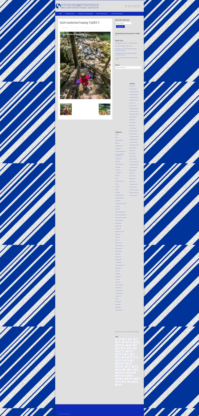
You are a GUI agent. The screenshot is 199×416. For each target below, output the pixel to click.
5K (115, 137)
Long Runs (117, 223)
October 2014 (133, 167)
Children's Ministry (119, 151)
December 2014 (133, 161)
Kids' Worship (118, 220)
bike (130, 339)
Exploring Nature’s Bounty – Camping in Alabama (126, 43)
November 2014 (133, 164)
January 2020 (132, 89)
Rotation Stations (119, 265)
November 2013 (133, 192)
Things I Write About (117, 13)
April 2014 (132, 181)
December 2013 (133, 190)
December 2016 (133, 108)
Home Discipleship (119, 212)
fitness (129, 348)
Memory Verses (119, 231)
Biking (116, 143)
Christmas (117, 158)
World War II (118, 310)
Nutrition (117, 257)
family (118, 348)
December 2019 (133, 91)
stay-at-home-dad (120, 372)
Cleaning (117, 167)
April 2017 (132, 103)
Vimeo (135, 6)
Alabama (118, 339)
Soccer (117, 279)
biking (135, 339)
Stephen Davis (66, 27)
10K (116, 134)
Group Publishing (120, 351)
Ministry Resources (101, 13)
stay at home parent (121, 376)
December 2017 (133, 100)
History (116, 206)
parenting (135, 366)
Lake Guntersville (120, 363)
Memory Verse (120, 366)
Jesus (124, 357)
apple (125, 339)
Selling (116, 273)
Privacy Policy (61, 408)
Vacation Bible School (121, 382)
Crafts (116, 175)
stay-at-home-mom (131, 372)
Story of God (118, 285)
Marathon (117, 226)
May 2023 (132, 86)
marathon (129, 363)
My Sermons (118, 248)
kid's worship (119, 360)
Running (117, 268)
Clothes (117, 170)
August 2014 (132, 170)
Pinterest (132, 6)
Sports (116, 282)
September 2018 (133, 97)
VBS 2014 (117, 301)
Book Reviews (118, 146)
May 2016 (132, 125)
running (130, 369)
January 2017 (132, 105)
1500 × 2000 (85, 27)
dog (135, 345)
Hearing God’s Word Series (85, 13)
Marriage (117, 228)
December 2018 (133, 94)
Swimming (117, 287)
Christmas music (120, 345)
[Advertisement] (120, 104)
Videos (116, 304)
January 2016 (132, 133)
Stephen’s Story (69, 13)
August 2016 (132, 117)
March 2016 (132, 128)
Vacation (117, 296)
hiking (133, 354)
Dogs (116, 184)
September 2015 (133, 145)
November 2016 (133, 111)
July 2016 (131, 119)
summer (130, 376)
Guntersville (129, 351)
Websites (117, 307)
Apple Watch (118, 140)
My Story (117, 251)
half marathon (119, 354)
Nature (116, 254)
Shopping (117, 276)
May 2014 (132, 178)
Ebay (116, 189)
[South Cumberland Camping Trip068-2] (85, 65)
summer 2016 (120, 379)
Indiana (118, 357)
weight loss (119, 385)
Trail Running (118, 293)
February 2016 (133, 131)
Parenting (117, 259)
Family (116, 192)
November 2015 (133, 139)
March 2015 (132, 156)
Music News (118, 242)
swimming (137, 379)
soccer (136, 369)
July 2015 (131, 150)
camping (118, 342)
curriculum (129, 345)
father (124, 348)
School (117, 271)
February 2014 (133, 184)
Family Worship (118, 198)
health (127, 354)
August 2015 (132, 147)
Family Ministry (118, 195)
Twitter (129, 6)
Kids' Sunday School (120, 217)
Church (117, 161)
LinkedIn (139, 6)
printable (118, 369)
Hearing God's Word (120, 203)
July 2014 (131, 173)
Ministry (117, 234)
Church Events (118, 164)
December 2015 (133, 136)
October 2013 (133, 195)
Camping (117, 148)
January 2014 (132, 187)
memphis (128, 366)
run (124, 369)
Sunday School (129, 379)
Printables (117, 262)
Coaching (117, 172)
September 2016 (133, 114)
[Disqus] (85, 142)
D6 (116, 178)
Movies (117, 237)
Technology (118, 290)
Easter (116, 186)
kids (132, 360)
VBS (116, 299)
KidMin (126, 360)
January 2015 (132, 159)
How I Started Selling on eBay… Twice (123, 46)
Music (116, 240)
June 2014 (132, 175)
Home (60, 13)
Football (117, 200)
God (135, 348)
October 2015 (133, 142)
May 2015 (132, 153)
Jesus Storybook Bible (120, 215)
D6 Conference (118, 181)
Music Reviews (118, 245)
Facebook (126, 6)
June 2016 (132, 122)
